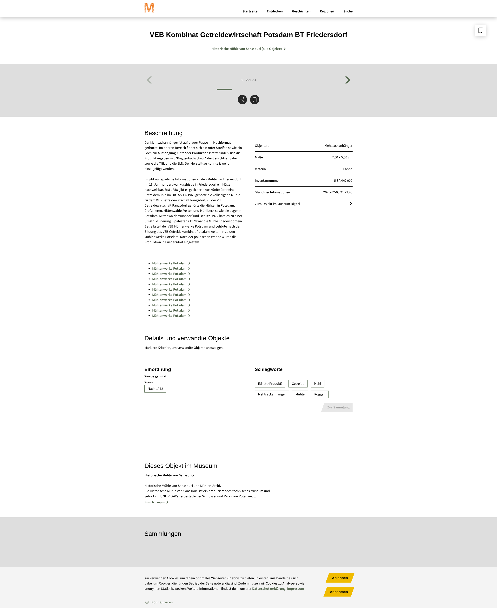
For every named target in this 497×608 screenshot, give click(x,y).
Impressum (295, 588)
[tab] (248, 602)
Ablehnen (340, 578)
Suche (348, 11)
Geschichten (301, 11)
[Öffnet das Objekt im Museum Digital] (350, 204)
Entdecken (275, 11)
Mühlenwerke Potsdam (169, 263)
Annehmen (339, 592)
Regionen (327, 11)
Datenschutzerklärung (269, 588)
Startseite (249, 11)
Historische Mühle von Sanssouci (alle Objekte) (246, 48)
